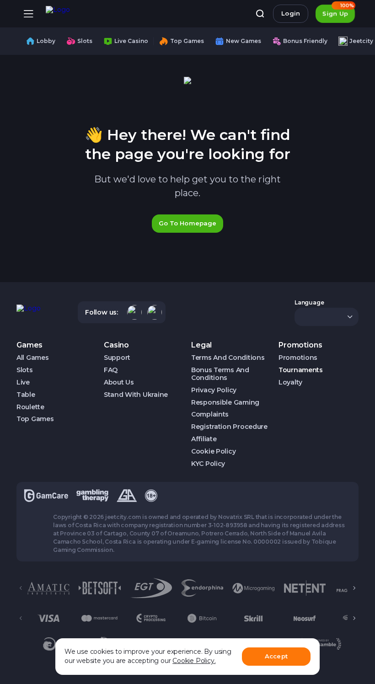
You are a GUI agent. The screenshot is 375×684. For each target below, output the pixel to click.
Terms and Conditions (227, 358)
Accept (276, 656)
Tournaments (301, 370)
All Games (32, 358)
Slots (24, 370)
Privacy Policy (213, 390)
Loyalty (290, 382)
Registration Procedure (229, 427)
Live (23, 382)
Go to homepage (188, 223)
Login (290, 13)
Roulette (30, 407)
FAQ (111, 370)
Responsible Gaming (225, 402)
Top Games (35, 419)
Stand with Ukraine (136, 395)
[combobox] (327, 317)
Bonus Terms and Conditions (220, 374)
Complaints (210, 414)
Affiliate (203, 439)
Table (25, 395)
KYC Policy (208, 464)
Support (117, 358)
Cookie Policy (213, 451)
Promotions (298, 358)
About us (119, 382)
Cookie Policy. (193, 661)
